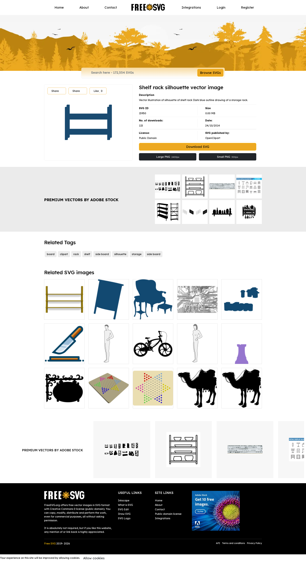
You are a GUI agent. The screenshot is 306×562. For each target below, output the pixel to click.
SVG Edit (123, 509)
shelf (87, 254)
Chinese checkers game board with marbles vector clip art (153, 400)
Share (55, 91)
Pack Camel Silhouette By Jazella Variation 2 (242, 402)
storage (137, 254)
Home (59, 7)
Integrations (191, 7)
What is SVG (125, 504)
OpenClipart (212, 138)
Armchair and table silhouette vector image (153, 313)
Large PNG (167, 156)
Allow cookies (94, 558)
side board (102, 254)
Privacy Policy (254, 543)
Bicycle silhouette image (151, 359)
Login (221, 7)
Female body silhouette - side (197, 357)
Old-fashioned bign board (64, 404)
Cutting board (56, 359)
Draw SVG (124, 513)
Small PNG (227, 156)
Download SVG (197, 147)
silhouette (120, 254)
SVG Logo (124, 518)
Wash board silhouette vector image (109, 313)
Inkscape (123, 500)
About (84, 7)
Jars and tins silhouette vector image (241, 313)
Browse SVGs (210, 73)
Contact (111, 7)
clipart (64, 254)
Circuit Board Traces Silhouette (197, 313)
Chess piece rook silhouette (241, 359)
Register (247, 7)
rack (76, 254)
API (218, 543)
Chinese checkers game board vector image (108, 402)
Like (98, 91)
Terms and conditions (233, 543)
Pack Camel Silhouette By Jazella (197, 402)
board (51, 254)
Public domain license (168, 513)
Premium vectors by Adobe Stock (81, 199)
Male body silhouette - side (108, 359)
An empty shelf (57, 315)
